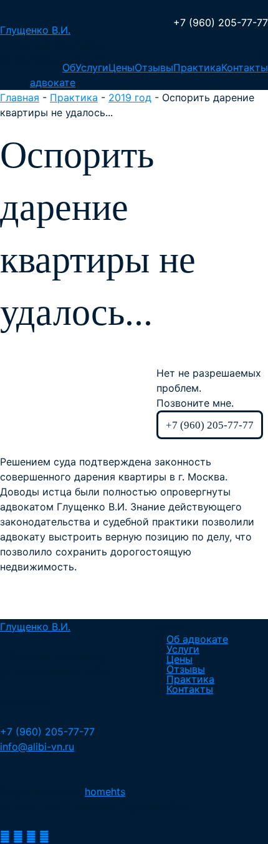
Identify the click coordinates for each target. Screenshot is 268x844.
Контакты (244, 67)
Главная (19, 97)
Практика (197, 67)
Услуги (91, 67)
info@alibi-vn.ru (37, 746)
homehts (105, 791)
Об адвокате (197, 639)
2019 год (129, 97)
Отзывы (154, 67)
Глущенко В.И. (35, 30)
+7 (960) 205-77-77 (220, 22)
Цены (121, 67)
